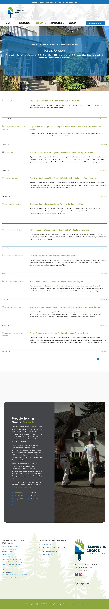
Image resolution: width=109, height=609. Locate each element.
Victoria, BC (18, 492)
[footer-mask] (16, 7)
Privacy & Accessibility (76, 604)
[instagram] (80, 574)
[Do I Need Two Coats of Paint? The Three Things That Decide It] (15, 263)
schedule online (24, 487)
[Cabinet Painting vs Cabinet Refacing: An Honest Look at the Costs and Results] (15, 340)
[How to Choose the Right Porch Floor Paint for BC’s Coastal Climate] (15, 108)
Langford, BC (19, 499)
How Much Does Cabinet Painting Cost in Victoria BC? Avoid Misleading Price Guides (61, 152)
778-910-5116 (46, 544)
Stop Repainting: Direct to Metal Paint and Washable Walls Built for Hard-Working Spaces (63, 178)
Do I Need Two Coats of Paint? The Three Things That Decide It (53, 256)
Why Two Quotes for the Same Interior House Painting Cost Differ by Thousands (59, 230)
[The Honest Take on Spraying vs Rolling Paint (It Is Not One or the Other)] (15, 211)
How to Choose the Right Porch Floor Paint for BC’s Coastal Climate (55, 101)
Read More (103, 118)
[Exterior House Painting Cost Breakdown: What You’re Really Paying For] (15, 288)
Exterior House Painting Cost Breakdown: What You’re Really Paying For (56, 281)
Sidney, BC (18, 505)
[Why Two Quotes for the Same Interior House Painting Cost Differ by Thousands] (15, 237)
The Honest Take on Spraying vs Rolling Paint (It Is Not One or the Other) (56, 204)
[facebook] (76, 574)
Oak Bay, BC (19, 496)
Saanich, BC (18, 502)
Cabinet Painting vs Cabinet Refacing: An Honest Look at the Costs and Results (59, 333)
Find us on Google (48, 555)
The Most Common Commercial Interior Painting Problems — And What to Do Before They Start (65, 307)
